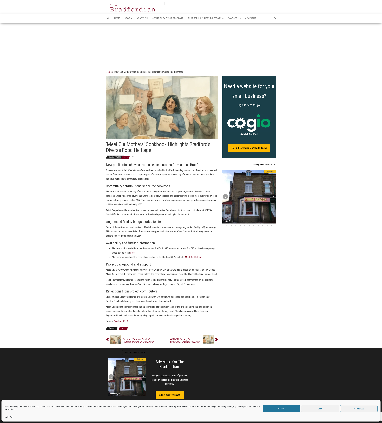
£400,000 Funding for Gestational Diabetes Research (185, 340)
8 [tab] (255, 217)
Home (117, 18)
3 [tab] (233, 217)
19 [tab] (251, 221)
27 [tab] (235, 225)
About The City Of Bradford (168, 18)
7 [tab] (251, 217)
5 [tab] (242, 217)
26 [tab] (231, 225)
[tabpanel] (249, 196)
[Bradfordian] (108, 18)
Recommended (263, 164)
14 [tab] (229, 221)
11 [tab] (269, 217)
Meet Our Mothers (193, 257)
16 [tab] (238, 221)
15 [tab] (233, 221)
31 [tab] (253, 225)
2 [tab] (229, 217)
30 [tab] (249, 225)
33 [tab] (262, 225)
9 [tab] (260, 217)
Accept (281, 408)
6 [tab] (246, 217)
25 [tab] (226, 225)
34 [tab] (267, 225)
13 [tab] (129, 386)
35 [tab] (271, 225)
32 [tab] (258, 225)
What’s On (142, 18)
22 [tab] (264, 221)
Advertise (250, 18)
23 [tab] (269, 221)
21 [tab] (260, 221)
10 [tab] (264, 217)
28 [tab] (240, 225)
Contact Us (234, 18)
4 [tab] (238, 217)
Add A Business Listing (169, 394)
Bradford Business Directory (205, 18)
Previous (225, 196)
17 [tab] (242, 221)
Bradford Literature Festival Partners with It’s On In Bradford (138, 340)
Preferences (359, 408)
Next (273, 196)
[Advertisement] (191, 45)
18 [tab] (246, 221)
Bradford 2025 (120, 321)
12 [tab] (125, 386)
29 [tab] (244, 225)
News (127, 18)
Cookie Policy (9, 417)
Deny (320, 408)
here (132, 252)
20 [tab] (255, 221)
